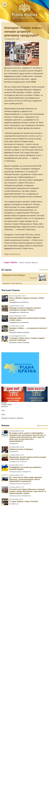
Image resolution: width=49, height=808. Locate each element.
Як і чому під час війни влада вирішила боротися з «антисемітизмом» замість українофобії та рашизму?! (25, 479)
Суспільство (16, 254)
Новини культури (23, 332)
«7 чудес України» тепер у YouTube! (23, 501)
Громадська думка (15, 471)
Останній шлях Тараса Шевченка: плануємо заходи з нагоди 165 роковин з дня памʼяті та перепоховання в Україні (27, 491)
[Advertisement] (24, 645)
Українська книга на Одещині (21, 449)
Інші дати (42, 270)
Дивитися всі (41, 425)
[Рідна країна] (24, 10)
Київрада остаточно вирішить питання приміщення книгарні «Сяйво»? (25, 309)
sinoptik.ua (12, 418)
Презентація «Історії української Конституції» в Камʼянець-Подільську (27, 458)
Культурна (12, 332)
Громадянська (14, 302)
